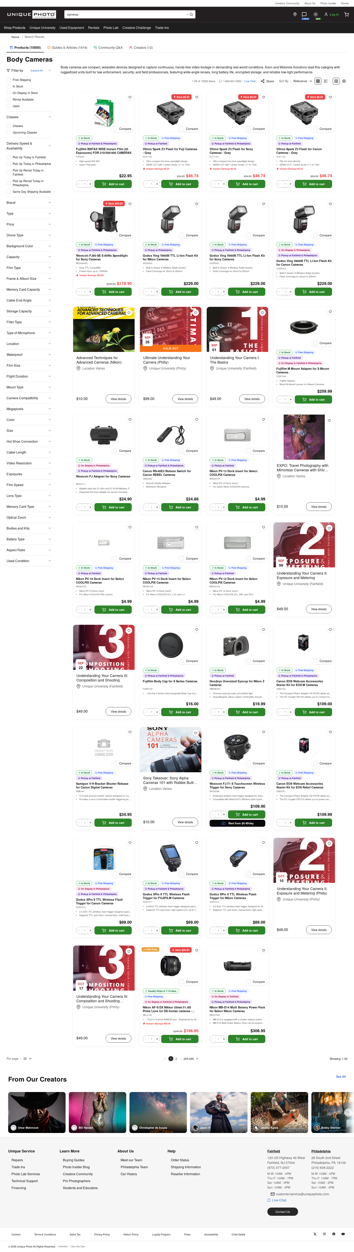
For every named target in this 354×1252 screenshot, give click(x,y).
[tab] (25, 47)
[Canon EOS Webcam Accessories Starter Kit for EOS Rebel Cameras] (304, 747)
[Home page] (31, 14)
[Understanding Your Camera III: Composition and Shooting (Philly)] (104, 968)
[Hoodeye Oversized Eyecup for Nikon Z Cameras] (237, 645)
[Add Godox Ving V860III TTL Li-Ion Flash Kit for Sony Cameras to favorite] (263, 204)
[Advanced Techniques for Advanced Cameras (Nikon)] (104, 329)
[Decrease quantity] (79, 183)
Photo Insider (328, 3)
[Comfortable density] (336, 81)
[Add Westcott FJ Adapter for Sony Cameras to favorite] (130, 419)
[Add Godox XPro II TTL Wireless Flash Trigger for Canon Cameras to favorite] (130, 842)
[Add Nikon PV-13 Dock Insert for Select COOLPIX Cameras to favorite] (263, 419)
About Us (309, 3)
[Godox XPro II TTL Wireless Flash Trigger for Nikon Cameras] (237, 858)
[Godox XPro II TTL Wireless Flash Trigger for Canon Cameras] (104, 858)
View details (118, 399)
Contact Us (283, 1212)
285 (186, 1059)
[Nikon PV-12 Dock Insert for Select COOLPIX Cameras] (237, 542)
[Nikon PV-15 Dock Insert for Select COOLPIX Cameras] (170, 542)
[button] (346, 14)
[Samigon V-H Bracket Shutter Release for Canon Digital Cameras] (104, 747)
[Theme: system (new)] (316, 14)
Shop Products (14, 28)
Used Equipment (72, 27)
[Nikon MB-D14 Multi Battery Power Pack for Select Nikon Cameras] (237, 966)
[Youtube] (343, 1234)
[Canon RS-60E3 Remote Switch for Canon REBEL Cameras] (170, 435)
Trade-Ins (162, 27)
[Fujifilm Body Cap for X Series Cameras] (170, 645)
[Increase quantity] (90, 183)
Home (15, 37)
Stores (345, 3)
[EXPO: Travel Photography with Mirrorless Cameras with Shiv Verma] (304, 437)
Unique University (43, 27)
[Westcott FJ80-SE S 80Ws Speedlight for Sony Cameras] (104, 219)
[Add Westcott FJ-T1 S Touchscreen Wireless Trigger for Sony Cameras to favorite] (263, 732)
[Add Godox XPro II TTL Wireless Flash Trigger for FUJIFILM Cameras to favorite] (197, 842)
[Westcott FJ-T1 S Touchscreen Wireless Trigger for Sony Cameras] (237, 747)
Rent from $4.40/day (241, 823)
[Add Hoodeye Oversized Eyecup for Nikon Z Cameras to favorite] (263, 629)
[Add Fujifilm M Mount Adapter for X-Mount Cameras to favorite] (330, 311)
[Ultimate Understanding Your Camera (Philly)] (170, 329)
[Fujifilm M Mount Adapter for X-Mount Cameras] (304, 327)
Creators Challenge (137, 27)
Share (270, 81)
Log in (334, 14)
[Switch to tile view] (317, 81)
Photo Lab (110, 27)
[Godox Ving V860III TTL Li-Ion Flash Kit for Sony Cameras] (237, 219)
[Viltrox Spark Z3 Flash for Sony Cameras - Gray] (237, 113)
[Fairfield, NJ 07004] (295, 14)
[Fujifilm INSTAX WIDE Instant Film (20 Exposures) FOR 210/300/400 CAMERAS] (104, 113)
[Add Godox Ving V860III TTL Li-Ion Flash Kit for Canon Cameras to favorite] (330, 204)
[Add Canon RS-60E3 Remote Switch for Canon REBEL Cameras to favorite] (197, 419)
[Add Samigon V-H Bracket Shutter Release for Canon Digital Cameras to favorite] (130, 732)
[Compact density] (343, 81)
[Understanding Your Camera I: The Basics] (237, 329)
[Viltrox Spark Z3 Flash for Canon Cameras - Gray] (304, 113)
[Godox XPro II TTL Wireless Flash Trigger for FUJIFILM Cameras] (170, 858)
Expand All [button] (37, 70)
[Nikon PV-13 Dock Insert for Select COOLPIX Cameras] (237, 435)
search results (34, 37)
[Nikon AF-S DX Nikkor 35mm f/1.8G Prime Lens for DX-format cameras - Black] (170, 966)
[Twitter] (315, 1234)
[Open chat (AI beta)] (304, 14)
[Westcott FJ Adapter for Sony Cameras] (104, 435)
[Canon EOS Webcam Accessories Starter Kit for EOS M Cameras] (304, 645)
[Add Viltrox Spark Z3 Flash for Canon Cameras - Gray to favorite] (330, 97)
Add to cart (116, 184)
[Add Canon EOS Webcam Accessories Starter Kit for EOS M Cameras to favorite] (330, 629)
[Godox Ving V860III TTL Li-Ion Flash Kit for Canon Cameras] (304, 219)
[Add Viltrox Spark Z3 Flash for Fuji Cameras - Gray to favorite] (197, 97)
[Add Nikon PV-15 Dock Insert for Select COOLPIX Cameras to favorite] (197, 527)
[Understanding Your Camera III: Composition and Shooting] (104, 647)
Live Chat (250, 81)
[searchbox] (129, 14)
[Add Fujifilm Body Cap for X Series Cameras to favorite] (197, 629)
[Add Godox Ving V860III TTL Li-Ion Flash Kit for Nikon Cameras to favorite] (197, 204)
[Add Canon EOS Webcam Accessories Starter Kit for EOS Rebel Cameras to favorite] (330, 732)
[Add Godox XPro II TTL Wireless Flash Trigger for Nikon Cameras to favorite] (263, 842)
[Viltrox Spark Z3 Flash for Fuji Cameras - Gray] (170, 113)
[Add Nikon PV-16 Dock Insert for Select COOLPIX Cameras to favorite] (130, 527)
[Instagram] (324, 1234)
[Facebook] (333, 1234)
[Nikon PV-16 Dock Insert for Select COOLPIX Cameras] (104, 542)
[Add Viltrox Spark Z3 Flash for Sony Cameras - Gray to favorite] (263, 97)
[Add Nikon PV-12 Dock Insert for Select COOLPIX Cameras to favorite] (263, 527)
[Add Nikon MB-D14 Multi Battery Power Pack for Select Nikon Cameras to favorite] (263, 950)
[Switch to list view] (325, 81)
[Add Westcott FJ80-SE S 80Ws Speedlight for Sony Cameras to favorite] (130, 204)
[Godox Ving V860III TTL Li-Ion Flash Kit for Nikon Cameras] (170, 219)
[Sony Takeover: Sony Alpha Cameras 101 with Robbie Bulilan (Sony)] (170, 749)
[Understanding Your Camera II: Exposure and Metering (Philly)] (304, 860)
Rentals (93, 27)
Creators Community (287, 3)
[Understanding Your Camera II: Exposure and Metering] (304, 544)
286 (191, 1059)
